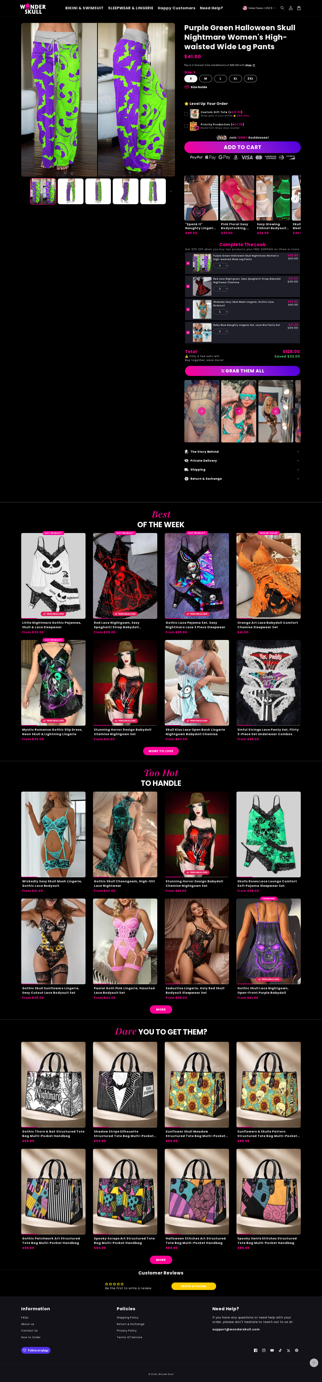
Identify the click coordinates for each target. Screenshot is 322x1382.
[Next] (295, 411)
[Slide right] (171, 191)
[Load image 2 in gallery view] (70, 191)
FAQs (25, 1317)
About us (27, 1324)
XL (235, 78)
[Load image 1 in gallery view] (43, 191)
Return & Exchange (131, 1324)
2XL (250, 78)
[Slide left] (25, 191)
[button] (282, 8)
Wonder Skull (165, 1374)
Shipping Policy (128, 1317)
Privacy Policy (127, 1330)
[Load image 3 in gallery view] (98, 191)
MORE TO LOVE (161, 751)
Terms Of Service (129, 1337)
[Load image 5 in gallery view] (153, 191)
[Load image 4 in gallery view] (125, 191)
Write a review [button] (193, 1286)
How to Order (31, 1337)
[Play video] (202, 411)
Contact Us (29, 1330)
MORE (161, 1009)
